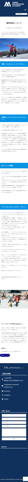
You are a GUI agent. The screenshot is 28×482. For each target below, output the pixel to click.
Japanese (19, 13)
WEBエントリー (4, 355)
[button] (25, 10)
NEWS (9, 28)
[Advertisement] (12, 461)
